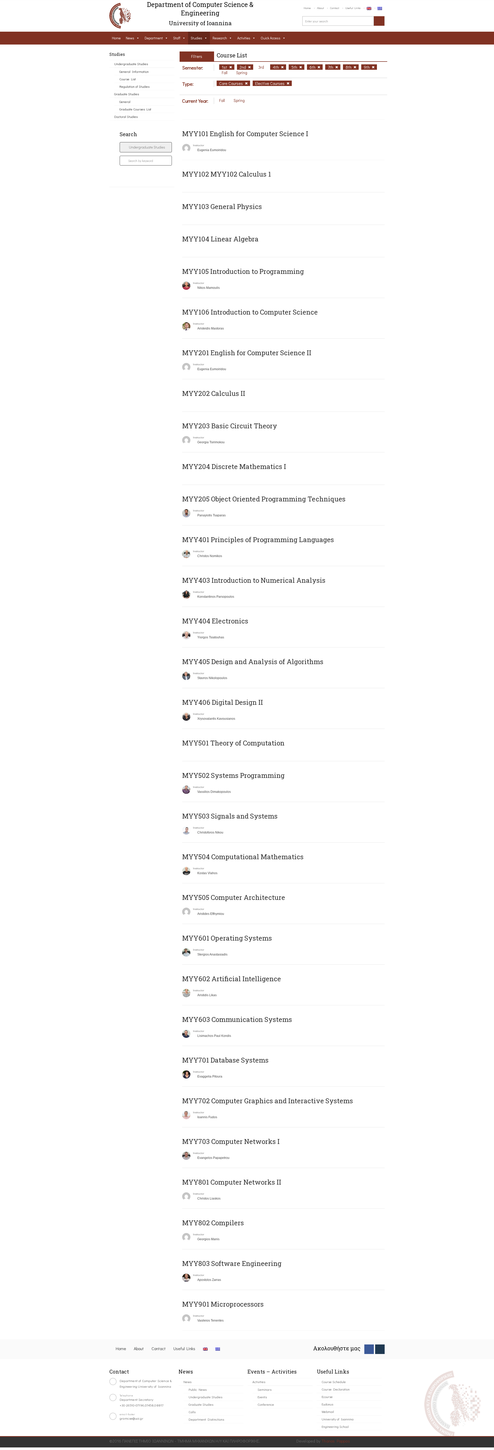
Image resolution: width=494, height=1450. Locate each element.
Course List (127, 79)
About (320, 8)
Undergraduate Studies (131, 64)
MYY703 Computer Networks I (231, 1141)
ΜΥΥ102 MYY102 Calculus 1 (226, 174)
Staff (176, 38)
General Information (134, 71)
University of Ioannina (338, 1419)
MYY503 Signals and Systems (230, 816)
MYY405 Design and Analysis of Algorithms (252, 661)
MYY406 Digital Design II (222, 702)
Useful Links (352, 8)
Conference (266, 1404)
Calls (192, 1412)
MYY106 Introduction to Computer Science (250, 312)
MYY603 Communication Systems (237, 1019)
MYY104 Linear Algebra (220, 239)
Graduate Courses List (135, 109)
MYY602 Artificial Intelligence (231, 978)
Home (307, 8)
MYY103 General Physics (222, 206)
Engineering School (335, 1426)
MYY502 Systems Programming (233, 775)
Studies (196, 38)
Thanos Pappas (335, 1441)
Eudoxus (327, 1404)
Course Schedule (334, 1381)
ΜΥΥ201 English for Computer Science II (246, 352)
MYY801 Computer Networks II (231, 1182)
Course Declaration (336, 1389)
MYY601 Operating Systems (227, 938)
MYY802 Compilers (213, 1222)
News (130, 38)
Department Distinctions (206, 1419)
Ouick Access (270, 38)
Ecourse (327, 1396)
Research (220, 38)
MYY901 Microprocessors (223, 1304)
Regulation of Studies (134, 86)
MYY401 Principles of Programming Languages (258, 539)
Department (154, 38)
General (124, 101)
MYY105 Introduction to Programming (243, 271)
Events (262, 1397)
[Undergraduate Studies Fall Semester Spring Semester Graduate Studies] (146, 147)
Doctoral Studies (126, 116)
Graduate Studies (126, 94)
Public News (198, 1389)
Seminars (264, 1389)
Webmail (328, 1411)
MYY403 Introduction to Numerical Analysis (253, 580)
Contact (334, 8)
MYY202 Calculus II (213, 393)
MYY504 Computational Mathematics (243, 856)
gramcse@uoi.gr (131, 1418)
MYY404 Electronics (215, 621)
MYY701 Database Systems (225, 1060)
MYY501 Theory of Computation (233, 743)
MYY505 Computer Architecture (233, 897)
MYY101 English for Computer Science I (245, 133)
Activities (243, 38)
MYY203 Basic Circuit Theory (229, 425)
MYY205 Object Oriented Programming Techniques (264, 498)
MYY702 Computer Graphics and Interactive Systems (267, 1100)
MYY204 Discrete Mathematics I (234, 466)
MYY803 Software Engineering (231, 1263)
